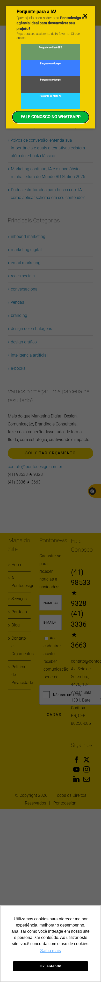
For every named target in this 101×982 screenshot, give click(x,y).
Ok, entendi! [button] (50, 966)
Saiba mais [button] (50, 950)
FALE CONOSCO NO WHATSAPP (51, 116)
